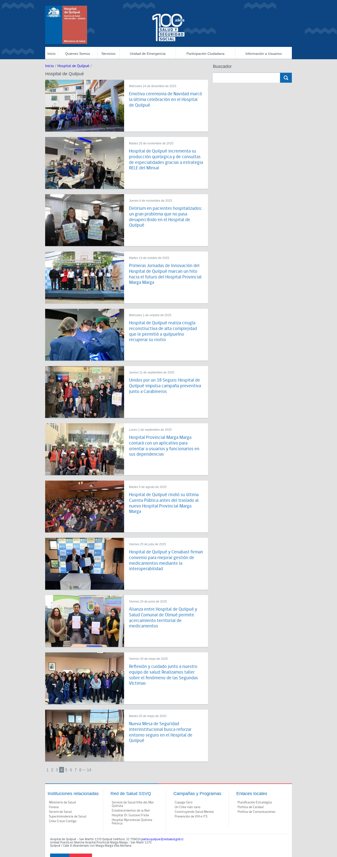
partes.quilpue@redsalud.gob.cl (162, 839)
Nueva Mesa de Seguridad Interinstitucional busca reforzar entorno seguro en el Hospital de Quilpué (160, 732)
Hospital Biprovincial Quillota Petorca (132, 822)
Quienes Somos (77, 54)
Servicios (108, 54)
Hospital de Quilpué (73, 66)
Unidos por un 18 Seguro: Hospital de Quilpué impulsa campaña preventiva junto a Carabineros (165, 386)
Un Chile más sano (187, 807)
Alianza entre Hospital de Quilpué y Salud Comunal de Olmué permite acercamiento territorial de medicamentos (163, 617)
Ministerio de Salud (62, 802)
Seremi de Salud (60, 811)
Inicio (51, 54)
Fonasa (54, 807)
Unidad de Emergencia (148, 54)
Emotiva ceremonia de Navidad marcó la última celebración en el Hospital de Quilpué (165, 100)
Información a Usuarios (263, 54)
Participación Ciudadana (206, 54)
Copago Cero (183, 802)
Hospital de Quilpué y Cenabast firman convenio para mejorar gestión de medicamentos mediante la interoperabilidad (166, 560)
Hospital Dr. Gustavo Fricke (130, 815)
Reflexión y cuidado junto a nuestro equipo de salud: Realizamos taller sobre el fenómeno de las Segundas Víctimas (163, 675)
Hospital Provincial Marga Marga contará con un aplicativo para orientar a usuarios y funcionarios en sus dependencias (164, 446)
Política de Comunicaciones (257, 811)
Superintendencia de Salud (67, 816)
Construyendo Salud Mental (194, 811)
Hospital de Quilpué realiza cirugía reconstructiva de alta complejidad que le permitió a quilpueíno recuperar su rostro (163, 331)
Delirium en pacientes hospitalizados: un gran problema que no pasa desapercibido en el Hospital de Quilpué (165, 217)
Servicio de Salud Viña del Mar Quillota (133, 804)
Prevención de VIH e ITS (191, 816)
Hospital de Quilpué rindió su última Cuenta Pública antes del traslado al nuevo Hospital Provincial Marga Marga (164, 503)
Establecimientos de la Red (131, 810)
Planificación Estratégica (255, 802)
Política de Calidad (250, 807)
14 (89, 770)
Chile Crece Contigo (62, 821)
